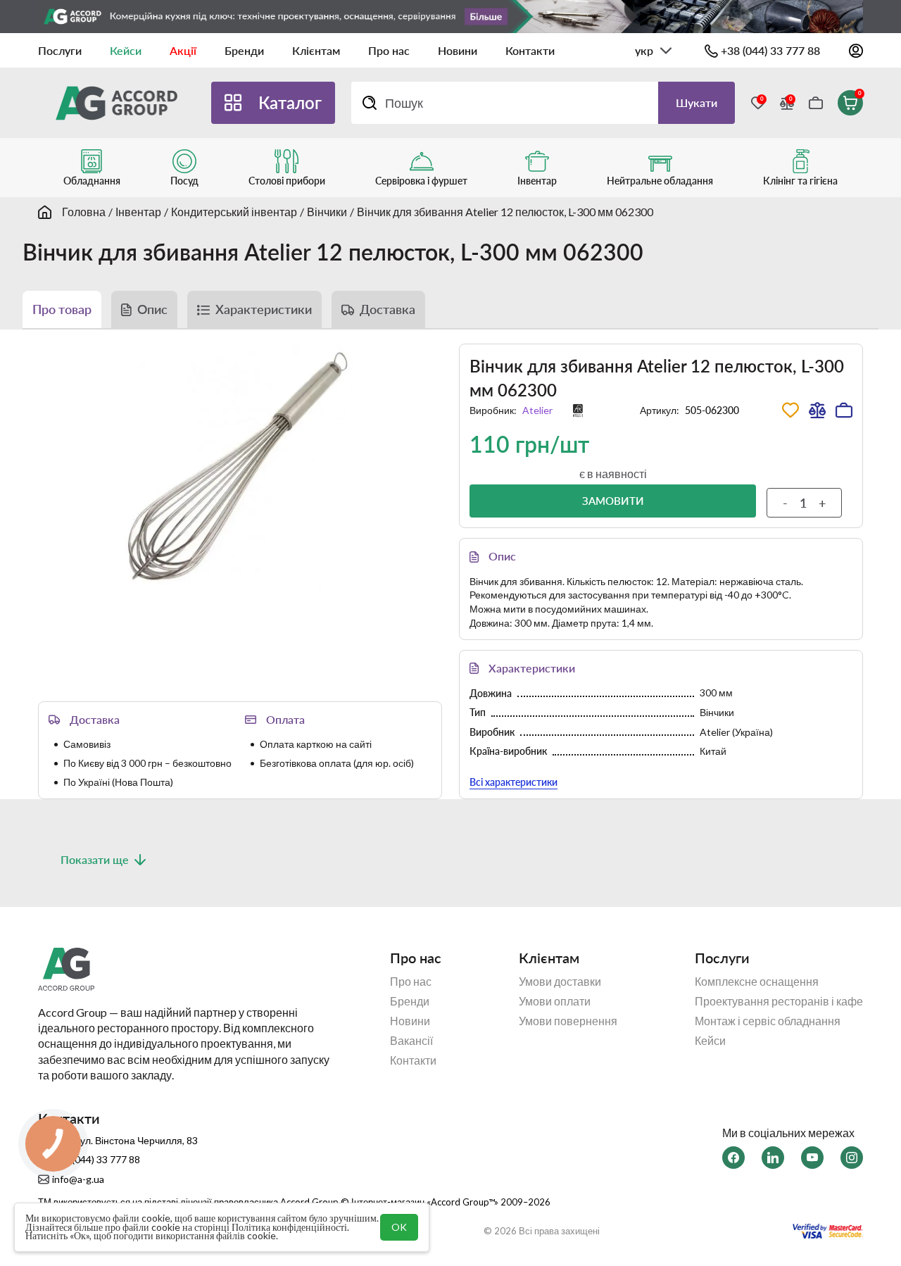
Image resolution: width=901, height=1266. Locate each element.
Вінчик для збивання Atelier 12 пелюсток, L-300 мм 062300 (505, 211)
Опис (152, 309)
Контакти (530, 50)
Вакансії (411, 1040)
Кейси (125, 50)
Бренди (244, 50)
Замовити (613, 500)
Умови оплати (555, 1001)
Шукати (696, 102)
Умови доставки (560, 981)
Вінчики (327, 211)
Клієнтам (316, 50)
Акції (183, 50)
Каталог (290, 102)
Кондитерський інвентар (234, 211)
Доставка (387, 309)
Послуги (60, 50)
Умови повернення (568, 1021)
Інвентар (138, 211)
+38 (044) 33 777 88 (770, 50)
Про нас (389, 50)
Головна (84, 211)
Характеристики (263, 309)
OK (399, 1227)
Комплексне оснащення (757, 981)
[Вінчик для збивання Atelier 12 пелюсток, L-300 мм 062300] (240, 466)
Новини (457, 50)
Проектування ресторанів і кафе (779, 1001)
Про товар (62, 309)
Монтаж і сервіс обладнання (767, 1021)
